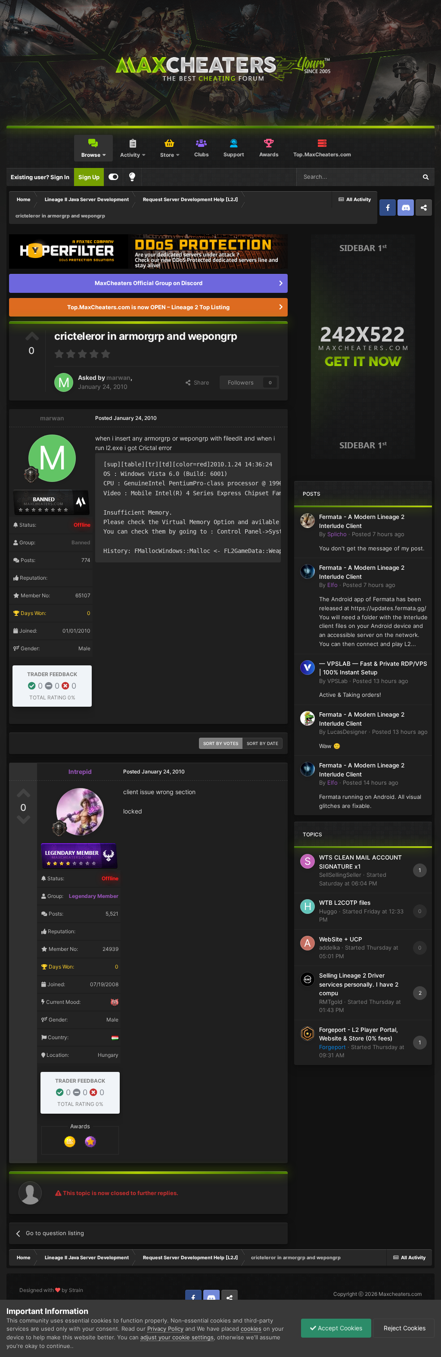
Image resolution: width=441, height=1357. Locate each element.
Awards (269, 154)
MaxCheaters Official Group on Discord (148, 282)
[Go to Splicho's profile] (307, 520)
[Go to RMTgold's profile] (307, 979)
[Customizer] (113, 177)
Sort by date (262, 743)
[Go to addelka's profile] (307, 943)
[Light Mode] (132, 177)
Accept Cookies (339, 1328)
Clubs (201, 154)
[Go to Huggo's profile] (307, 906)
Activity (130, 155)
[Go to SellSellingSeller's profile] (307, 861)
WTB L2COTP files (344, 902)
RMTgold (330, 1001)
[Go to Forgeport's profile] (307, 1033)
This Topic (392, 177)
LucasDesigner (347, 731)
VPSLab (337, 680)
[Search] (425, 177)
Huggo (328, 911)
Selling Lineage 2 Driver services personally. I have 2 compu (358, 984)
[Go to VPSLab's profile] (307, 667)
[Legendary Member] (90, 1140)
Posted (378, 534)
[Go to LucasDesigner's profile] (307, 718)
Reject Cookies (403, 1328)
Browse (90, 155)
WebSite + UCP (340, 939)
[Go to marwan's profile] (63, 382)
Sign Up (88, 177)
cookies (251, 1328)
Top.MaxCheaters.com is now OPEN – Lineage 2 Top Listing (148, 307)
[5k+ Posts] (70, 1140)
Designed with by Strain (51, 1290)
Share (199, 382)
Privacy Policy (165, 1328)
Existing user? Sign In (40, 177)
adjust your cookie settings (177, 1337)
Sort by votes (220, 743)
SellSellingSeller (340, 874)
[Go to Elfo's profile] (307, 571)
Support (234, 154)
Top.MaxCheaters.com (322, 154)
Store (167, 155)
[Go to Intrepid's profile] (80, 811)
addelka (329, 947)
